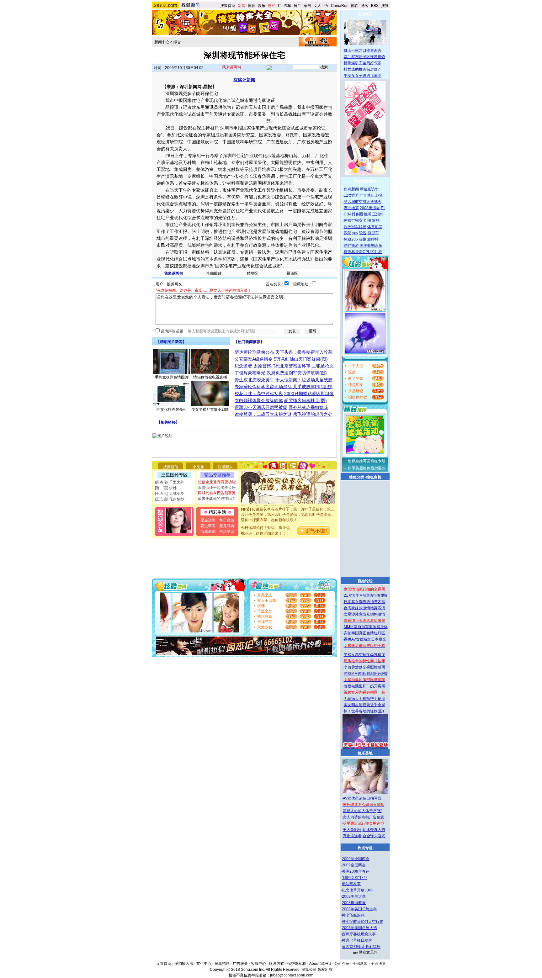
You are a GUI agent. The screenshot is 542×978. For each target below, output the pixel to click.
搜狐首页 (227, 5)
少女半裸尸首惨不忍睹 (210, 409)
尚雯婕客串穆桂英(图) (305, 400)
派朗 (347, 233)
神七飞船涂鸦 (353, 915)
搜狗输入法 (183, 963)
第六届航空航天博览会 (362, 201)
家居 (307, 5)
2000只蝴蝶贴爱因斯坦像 (309, 393)
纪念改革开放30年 (357, 890)
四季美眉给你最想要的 (366, 468)
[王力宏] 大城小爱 (169, 493)
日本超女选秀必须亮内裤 (364, 602)
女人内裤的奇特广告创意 (363, 817)
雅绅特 (373, 239)
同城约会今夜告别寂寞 (217, 493)
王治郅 (378, 214)
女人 (317, 5)
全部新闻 (360, 963)
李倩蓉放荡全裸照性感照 (364, 667)
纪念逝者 (243, 365)
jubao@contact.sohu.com (291, 975)
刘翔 (367, 220)
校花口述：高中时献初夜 (259, 393)
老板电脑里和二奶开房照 (364, 686)
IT (279, 5)
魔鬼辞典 (226, 526)
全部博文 (378, 963)
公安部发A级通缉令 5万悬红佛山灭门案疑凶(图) (281, 359)
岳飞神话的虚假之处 (312, 414)
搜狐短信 (170, 467)
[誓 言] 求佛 (166, 488)
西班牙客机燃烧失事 (359, 934)
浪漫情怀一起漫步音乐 (217, 487)
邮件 (355, 5)
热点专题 (365, 848)
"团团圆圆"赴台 (354, 877)
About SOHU (320, 963)
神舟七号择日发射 (357, 940)
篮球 (376, 220)
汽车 (287, 5)
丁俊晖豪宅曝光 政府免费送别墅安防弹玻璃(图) (281, 372)
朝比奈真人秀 (374, 829)
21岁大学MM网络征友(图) (365, 595)
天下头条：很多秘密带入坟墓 (303, 352)
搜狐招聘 (222, 963)
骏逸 (363, 233)
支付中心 (203, 963)
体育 (251, 5)
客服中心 (258, 963)
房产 (297, 5)
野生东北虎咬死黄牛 (254, 379)
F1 (383, 208)
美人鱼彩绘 (352, 829)
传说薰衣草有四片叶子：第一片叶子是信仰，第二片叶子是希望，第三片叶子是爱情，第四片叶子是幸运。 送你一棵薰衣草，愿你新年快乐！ (288, 508)
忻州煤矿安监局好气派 (362, 63)
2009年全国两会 (355, 859)
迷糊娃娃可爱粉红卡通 (366, 461)
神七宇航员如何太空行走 (362, 921)
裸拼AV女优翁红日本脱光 (365, 639)
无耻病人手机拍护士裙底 (364, 698)
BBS (375, 5)
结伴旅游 (351, 245)
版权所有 (324, 969)
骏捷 (362, 239)
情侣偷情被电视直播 (210, 377)
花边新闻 (207, 526)
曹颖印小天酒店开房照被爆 (261, 407)
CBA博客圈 (353, 214)
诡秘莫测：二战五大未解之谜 (263, 414)
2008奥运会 (370, 208)
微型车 (373, 233)
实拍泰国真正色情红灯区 (364, 633)
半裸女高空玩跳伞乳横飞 (364, 655)
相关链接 (168, 422)
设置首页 (163, 963)
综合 (177, 42)
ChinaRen (339, 5)
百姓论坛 (365, 581)
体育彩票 (374, 227)
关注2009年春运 (355, 871)
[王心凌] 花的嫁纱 (169, 499)
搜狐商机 (373, 477)
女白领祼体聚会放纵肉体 (259, 400)
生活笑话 (226, 531)
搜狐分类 (356, 477)
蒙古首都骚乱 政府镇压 (361, 946)
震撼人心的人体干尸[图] (362, 811)
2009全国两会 (354, 865)
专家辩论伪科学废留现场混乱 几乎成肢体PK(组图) (283, 386)
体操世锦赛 (353, 220)
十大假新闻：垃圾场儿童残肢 (303, 379)
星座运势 (207, 520)
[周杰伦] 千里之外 (169, 482)
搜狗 (385, 5)
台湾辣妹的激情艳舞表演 (364, 608)
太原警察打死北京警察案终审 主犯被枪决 (293, 365)
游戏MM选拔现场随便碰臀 (366, 673)
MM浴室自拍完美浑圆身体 (366, 627)
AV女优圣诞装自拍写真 (362, 798)
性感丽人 (225, 467)
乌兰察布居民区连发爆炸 (364, 57)
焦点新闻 (351, 189)
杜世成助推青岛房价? (362, 69)
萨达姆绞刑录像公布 (254, 352)
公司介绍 (341, 963)
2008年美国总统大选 (359, 928)
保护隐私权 (296, 963)
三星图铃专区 (174, 474)
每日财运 (226, 520)
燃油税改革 (351, 884)
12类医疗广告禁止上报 (363, 195)
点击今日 (365, 14)
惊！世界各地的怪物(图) (364, 711)
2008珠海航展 (354, 903)
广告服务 (240, 963)
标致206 (351, 239)
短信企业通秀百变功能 (217, 482)
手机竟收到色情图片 (172, 377)
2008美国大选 (354, 896)
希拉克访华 (369, 189)
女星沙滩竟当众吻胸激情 (364, 614)
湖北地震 (351, 208)
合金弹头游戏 (374, 836)
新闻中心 (161, 42)
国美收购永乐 (371, 245)
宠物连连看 (352, 836)
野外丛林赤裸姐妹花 (308, 407)
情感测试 (207, 531)
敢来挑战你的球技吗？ (217, 498)
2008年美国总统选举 (359, 909)
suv (355, 233)
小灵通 (198, 467)
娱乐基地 (365, 753)
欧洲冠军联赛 (355, 227)
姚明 (367, 214)
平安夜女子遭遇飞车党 (362, 75)
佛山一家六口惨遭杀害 (362, 50)
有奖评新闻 (244, 79)
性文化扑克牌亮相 (172, 409)
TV (326, 5)
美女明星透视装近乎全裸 (364, 705)
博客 (365, 5)
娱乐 (261, 5)
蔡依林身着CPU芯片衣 (363, 252)
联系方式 (276, 963)
